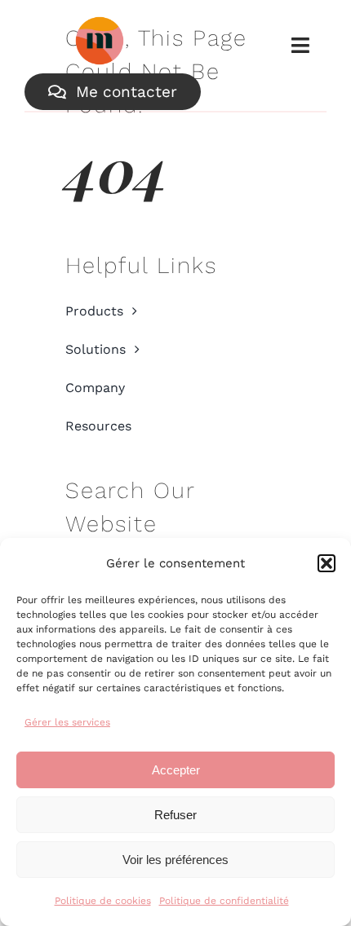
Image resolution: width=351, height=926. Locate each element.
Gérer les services (67, 722)
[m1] (99, 24)
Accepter (176, 770)
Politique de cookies (103, 900)
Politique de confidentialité (224, 900)
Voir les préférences (175, 859)
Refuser (175, 815)
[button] (326, 563)
